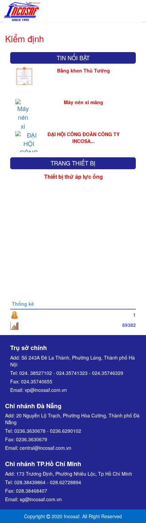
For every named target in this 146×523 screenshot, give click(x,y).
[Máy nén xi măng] (23, 118)
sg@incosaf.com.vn (41, 499)
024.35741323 (72, 372)
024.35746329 (107, 372)
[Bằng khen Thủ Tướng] (24, 74)
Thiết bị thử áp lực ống (73, 176)
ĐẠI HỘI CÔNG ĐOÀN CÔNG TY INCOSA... (84, 137)
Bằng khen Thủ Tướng (83, 70)
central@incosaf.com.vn (45, 447)
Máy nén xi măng (83, 102)
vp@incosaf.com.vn (46, 389)
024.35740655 (36, 381)
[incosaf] (22, 10)
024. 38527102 (35, 372)
